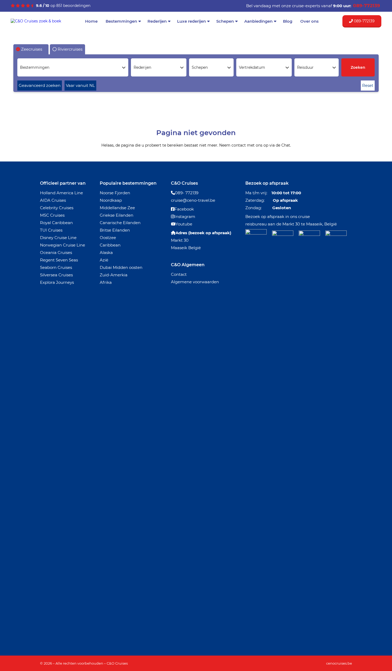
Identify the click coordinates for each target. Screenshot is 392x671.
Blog (287, 21)
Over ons (309, 21)
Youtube (183, 224)
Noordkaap (111, 200)
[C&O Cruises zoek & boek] (36, 21)
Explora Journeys (57, 282)
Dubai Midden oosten (121, 267)
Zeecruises (31, 49)
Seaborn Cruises (56, 267)
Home (91, 21)
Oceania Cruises (56, 252)
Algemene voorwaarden (195, 281)
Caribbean (110, 245)
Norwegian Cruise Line (62, 245)
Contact (179, 274)
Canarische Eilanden (120, 222)
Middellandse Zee (117, 207)
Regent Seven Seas (59, 259)
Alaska (106, 252)
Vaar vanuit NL (80, 85)
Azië (104, 259)
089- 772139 (186, 192)
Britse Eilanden (115, 230)
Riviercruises (69, 49)
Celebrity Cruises (56, 207)
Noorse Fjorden (115, 192)
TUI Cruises (51, 230)
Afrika (106, 282)
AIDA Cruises (53, 200)
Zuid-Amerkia (113, 274)
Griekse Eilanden (116, 215)
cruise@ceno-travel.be (193, 200)
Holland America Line (61, 192)
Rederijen (157, 21)
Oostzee (108, 237)
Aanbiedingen (258, 21)
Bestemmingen (121, 21)
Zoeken (358, 67)
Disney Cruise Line (58, 237)
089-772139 (364, 21)
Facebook (184, 209)
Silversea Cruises (56, 274)
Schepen (225, 21)
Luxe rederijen (191, 21)
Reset (367, 85)
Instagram (184, 216)
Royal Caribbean (56, 222)
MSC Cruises (52, 215)
